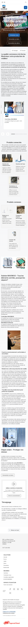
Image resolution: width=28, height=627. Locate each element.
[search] (25, 2)
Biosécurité (6, 567)
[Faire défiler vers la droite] (7, 134)
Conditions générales (9, 577)
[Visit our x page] (21, 589)
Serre (5, 563)
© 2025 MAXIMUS (8, 579)
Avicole (5, 557)
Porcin (5, 559)
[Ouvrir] (25, 7)
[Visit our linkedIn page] (18, 589)
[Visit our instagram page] (14, 589)
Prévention (6, 565)
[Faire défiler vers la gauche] (2, 134)
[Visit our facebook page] (10, 589)
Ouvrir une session (8, 584)
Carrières (6, 573)
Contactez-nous (7, 575)
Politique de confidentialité (9, 611)
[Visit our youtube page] (10, 593)
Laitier (5, 561)
